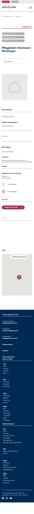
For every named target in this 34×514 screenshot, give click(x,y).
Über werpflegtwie (8, 357)
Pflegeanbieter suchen (10, 323)
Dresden (6, 371)
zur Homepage (12, 191)
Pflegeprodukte (8, 344)
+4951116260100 (12, 184)
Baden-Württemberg (10, 451)
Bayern (5, 453)
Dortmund (6, 413)
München (6, 382)
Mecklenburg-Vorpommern (12, 442)
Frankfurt (6, 411)
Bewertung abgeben (11, 207)
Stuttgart (6, 384)
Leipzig (5, 368)
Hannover (6, 400)
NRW (5, 476)
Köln (4, 409)
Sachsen (6, 433)
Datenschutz (13, 495)
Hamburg (6, 396)
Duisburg (6, 420)
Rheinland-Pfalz (8, 480)
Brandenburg (7, 440)
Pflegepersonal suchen (10, 338)
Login (15, 1)
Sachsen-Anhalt (8, 436)
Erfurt (5, 373)
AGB (19, 495)
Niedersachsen (8, 470)
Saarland (6, 483)
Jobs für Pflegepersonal (10, 331)
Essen (5, 418)
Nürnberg (6, 386)
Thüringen (6, 438)
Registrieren (6, 1)
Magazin (5, 351)
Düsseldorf (7, 415)
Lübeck (5, 402)
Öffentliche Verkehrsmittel (19, 257)
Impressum (25, 495)
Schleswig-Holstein (9, 467)
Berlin (5, 366)
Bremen (5, 398)
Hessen (5, 478)
